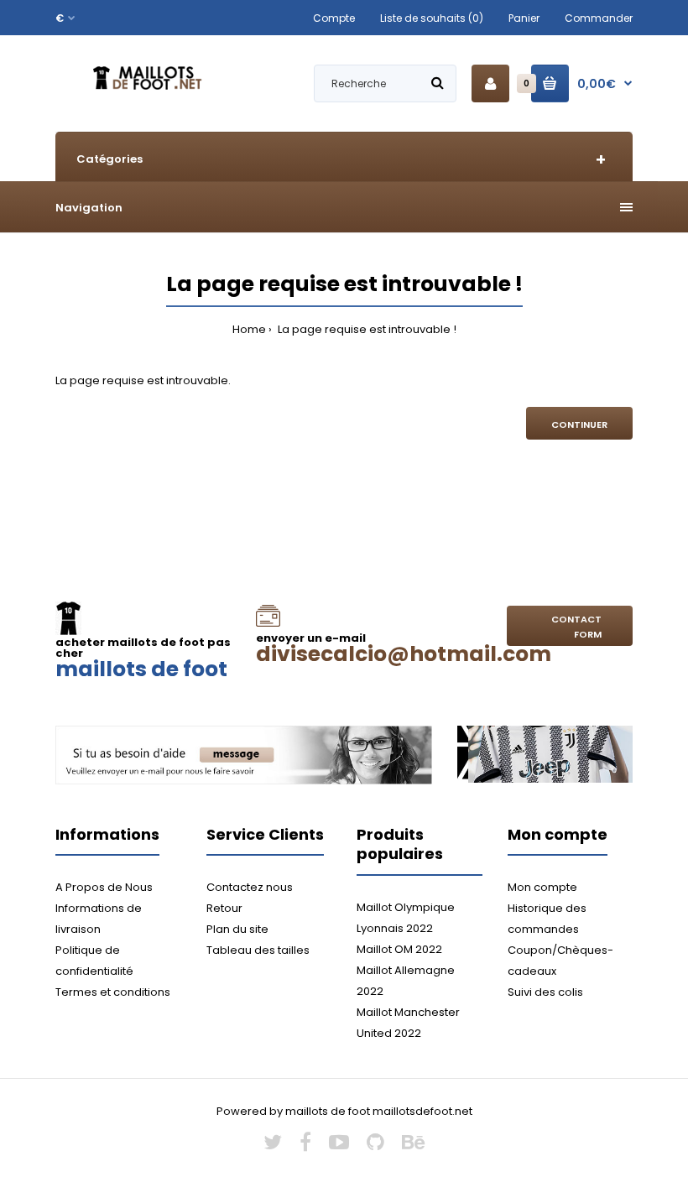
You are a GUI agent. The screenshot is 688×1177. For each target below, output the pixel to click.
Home (249, 329)
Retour (224, 908)
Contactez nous (249, 887)
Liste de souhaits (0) (431, 18)
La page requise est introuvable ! (365, 329)
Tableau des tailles (258, 950)
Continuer (579, 424)
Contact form (576, 626)
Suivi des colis (545, 992)
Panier (523, 18)
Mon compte (542, 887)
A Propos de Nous (104, 887)
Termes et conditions (112, 992)
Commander (599, 18)
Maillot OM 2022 (399, 949)
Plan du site (237, 929)
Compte (334, 18)
